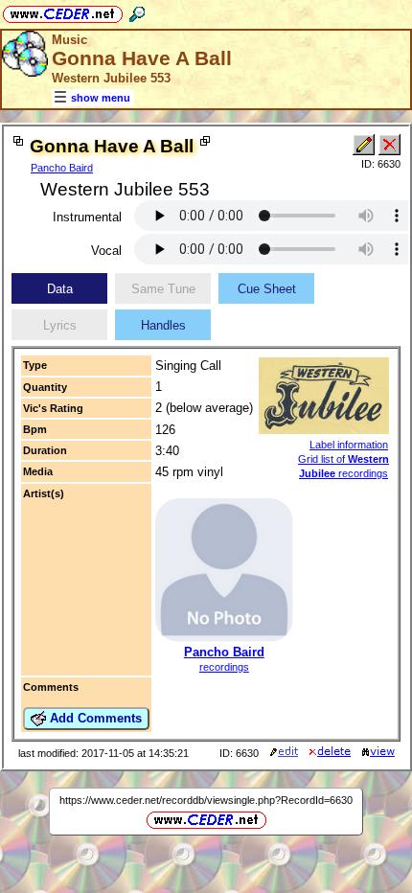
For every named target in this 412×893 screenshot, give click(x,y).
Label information (348, 444)
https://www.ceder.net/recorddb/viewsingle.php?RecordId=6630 (206, 800)
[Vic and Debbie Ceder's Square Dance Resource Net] (63, 11)
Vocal (106, 250)
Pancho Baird (62, 167)
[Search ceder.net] (137, 11)
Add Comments (94, 718)
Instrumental (87, 217)
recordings (224, 667)
